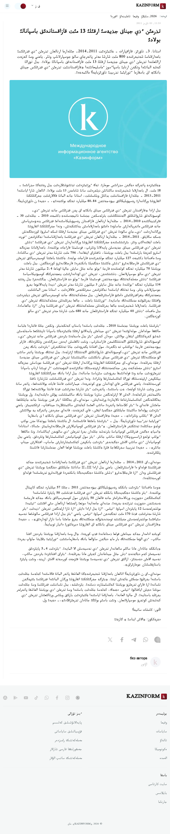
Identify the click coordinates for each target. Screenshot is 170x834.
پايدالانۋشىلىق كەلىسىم (67, 723)
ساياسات (161, 732)
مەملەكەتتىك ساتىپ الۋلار (66, 758)
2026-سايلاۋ (149, 17)
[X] (110, 640)
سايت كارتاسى (157, 785)
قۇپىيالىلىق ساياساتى (68, 732)
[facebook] (57, 698)
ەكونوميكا (161, 750)
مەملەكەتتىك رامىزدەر (68, 741)
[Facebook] (122, 640)
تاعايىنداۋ (125, 17)
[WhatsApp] (145, 640)
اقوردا (113, 17)
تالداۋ (163, 741)
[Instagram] (157, 640)
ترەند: (163, 17)
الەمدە (163, 758)
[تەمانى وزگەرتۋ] (21, 6)
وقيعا (136, 17)
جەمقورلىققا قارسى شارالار (66, 750)
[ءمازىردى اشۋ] (7, 6)
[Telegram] (133, 640)
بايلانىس (161, 793)
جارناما (162, 802)
